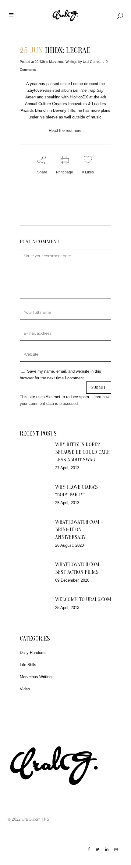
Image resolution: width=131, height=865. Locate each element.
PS (46, 819)
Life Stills (28, 664)
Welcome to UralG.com (83, 599)
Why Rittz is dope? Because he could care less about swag (82, 452)
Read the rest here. (66, 130)
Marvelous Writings (63, 61)
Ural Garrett (92, 61)
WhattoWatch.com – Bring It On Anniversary (79, 529)
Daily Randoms (33, 652)
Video (25, 689)
